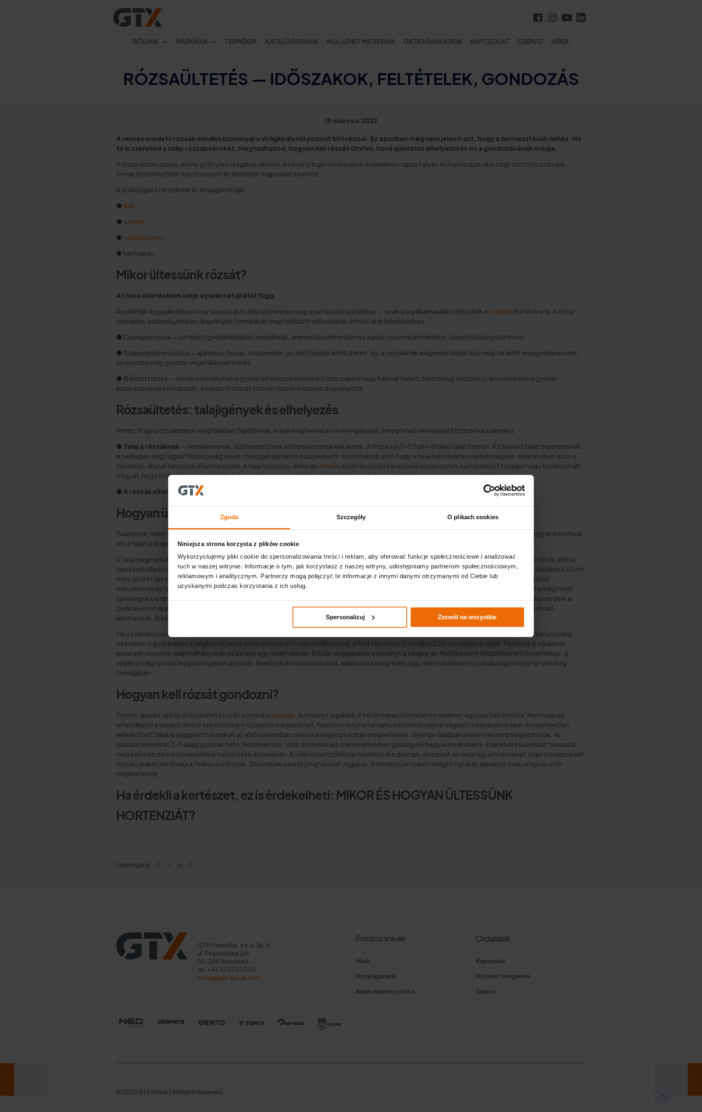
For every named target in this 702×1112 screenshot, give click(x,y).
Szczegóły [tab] (351, 517)
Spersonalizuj (345, 617)
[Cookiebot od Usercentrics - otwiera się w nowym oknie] (489, 490)
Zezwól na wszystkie (467, 617)
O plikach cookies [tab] (472, 517)
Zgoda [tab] (229, 517)
